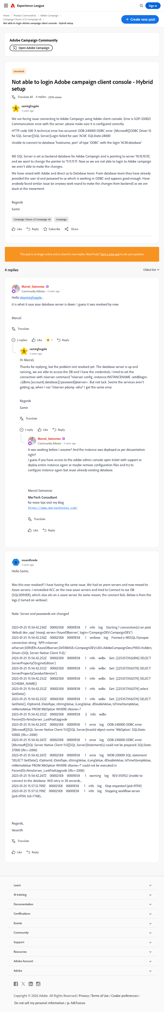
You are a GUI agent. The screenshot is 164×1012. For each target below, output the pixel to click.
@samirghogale (31, 297)
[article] (81, 313)
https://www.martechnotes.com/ (53, 508)
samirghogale (30, 106)
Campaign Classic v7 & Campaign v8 (22, 19)
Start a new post (110, 254)
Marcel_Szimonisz (33, 286)
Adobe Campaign (49, 15)
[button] (140, 19)
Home (6, 15)
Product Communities (25, 15)
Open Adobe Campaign (34, 48)
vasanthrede (29, 560)
